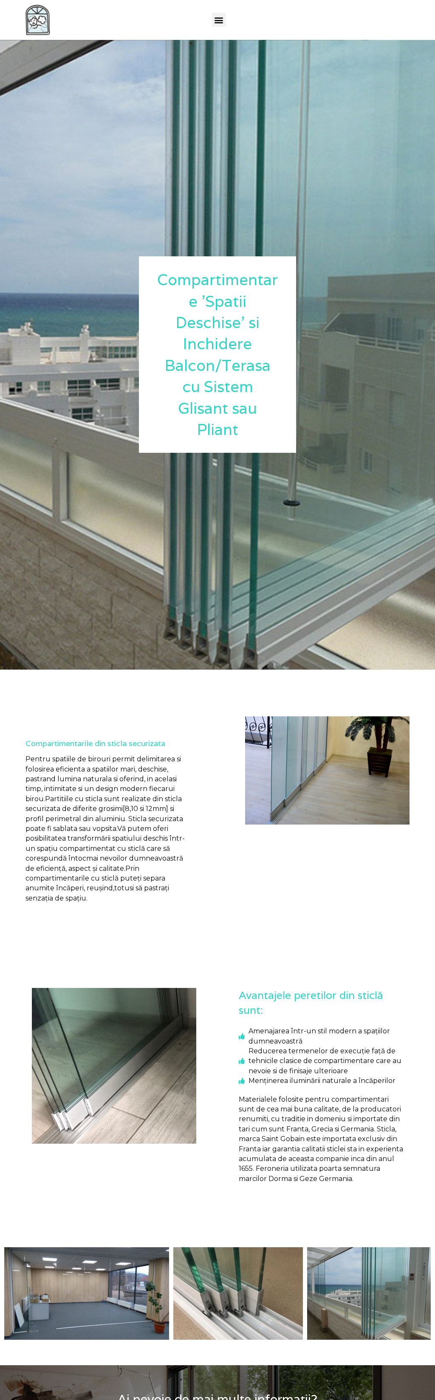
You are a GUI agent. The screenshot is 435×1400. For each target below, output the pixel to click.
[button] (219, 20)
